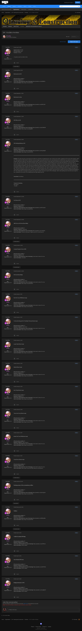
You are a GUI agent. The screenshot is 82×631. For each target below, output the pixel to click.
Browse (9, 6)
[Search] (79, 6)
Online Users (23, 9)
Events (34, 6)
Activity (29, 6)
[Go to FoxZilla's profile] (4, 36)
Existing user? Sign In (68, 2)
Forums (4, 6)
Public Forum (16, 26)
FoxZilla (8, 47)
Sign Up (77, 2)
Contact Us (44, 626)
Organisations (16, 9)
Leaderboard (30, 9)
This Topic (74, 6)
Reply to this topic (74, 41)
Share (68, 36)
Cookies (49, 626)
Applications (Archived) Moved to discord (34, 26)
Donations (20, 6)
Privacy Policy (38, 626)
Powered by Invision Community (41, 629)
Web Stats (37, 9)
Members (10, 26)
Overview (5, 26)
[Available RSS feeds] (79, 619)
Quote (18, 62)
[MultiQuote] (14, 63)
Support (14, 6)
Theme (32, 626)
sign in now (25, 603)
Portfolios (22, 26)
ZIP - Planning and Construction (21, 21)
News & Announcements (6, 9)
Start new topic (63, 41)
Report (25, 6)
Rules (27, 23)
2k (8, 57)
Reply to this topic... (13, 609)
